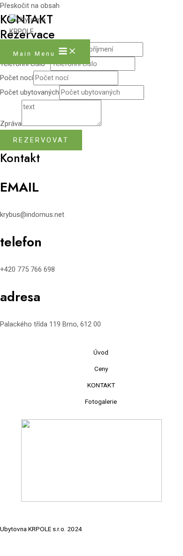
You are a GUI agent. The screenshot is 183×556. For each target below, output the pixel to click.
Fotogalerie (101, 401)
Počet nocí (16, 78)
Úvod (100, 352)
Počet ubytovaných (29, 92)
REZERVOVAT (41, 140)
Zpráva (11, 123)
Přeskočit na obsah (30, 5)
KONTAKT (101, 385)
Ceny (101, 368)
